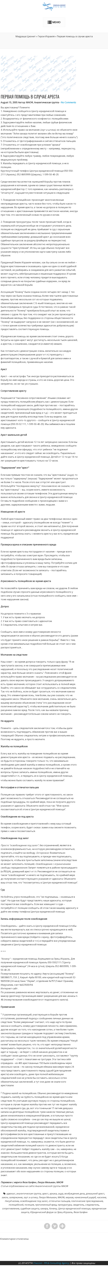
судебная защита (29, 1208)
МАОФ (61, 1197)
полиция (29, 1204)
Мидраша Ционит (25, 36)
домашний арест (95, 1193)
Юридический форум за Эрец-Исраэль (51, 1212)
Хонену (53, 1208)
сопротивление (10, 1208)
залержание (15, 1197)
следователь (92, 1204)
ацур (60, 1193)
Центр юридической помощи (74, 1208)
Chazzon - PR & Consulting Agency (51, 1263)
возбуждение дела (74, 1193)
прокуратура (65, 1204)
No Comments (68, 102)
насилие (101, 1197)
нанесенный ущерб (85, 1197)
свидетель (78, 1204)
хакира (44, 1208)
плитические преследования (87, 1201)
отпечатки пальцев (59, 1201)
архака (53, 1193)
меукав (69, 1197)
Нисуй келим (12, 1201)
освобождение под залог (34, 1201)
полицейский (16, 1204)
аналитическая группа (28, 1193)
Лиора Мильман (47, 1197)
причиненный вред (45, 1204)
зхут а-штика (30, 1197)
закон (5, 1197)
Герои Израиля (46, 36)
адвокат (10, 1193)
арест (45, 1193)
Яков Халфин (80, 1212)
